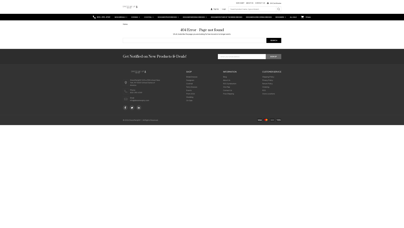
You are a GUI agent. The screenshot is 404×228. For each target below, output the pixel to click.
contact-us (260, 3)
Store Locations (268, 94)
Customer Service (271, 72)
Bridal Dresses (191, 77)
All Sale (293, 17)
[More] (126, 17)
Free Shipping (228, 94)
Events (189, 90)
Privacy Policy (267, 80)
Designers (279, 17)
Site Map (226, 87)
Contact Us (227, 90)
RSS (264, 90)
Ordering (265, 87)
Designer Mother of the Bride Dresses (226, 17)
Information (230, 72)
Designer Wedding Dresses (194, 17)
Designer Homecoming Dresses (259, 17)
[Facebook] (125, 107)
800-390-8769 (136, 92)
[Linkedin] (138, 107)
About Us (249, 3)
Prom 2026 (190, 94)
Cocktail (148, 17)
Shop (189, 72)
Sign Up (273, 56)
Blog (225, 77)
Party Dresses (191, 87)
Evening (134, 17)
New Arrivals (120, 17)
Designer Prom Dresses (167, 17)
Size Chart (240, 3)
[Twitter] (132, 107)
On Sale (189, 100)
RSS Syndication (229, 83)
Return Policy (267, 83)
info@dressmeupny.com (139, 100)
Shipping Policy (268, 77)
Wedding (189, 97)
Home (125, 24)
